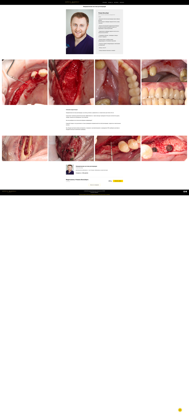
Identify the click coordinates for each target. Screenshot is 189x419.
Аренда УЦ (110, 2)
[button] (94, 185)
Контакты (122, 2)
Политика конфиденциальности (92, 194)
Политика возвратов (82, 194)
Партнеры (116, 2)
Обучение (105, 2)
